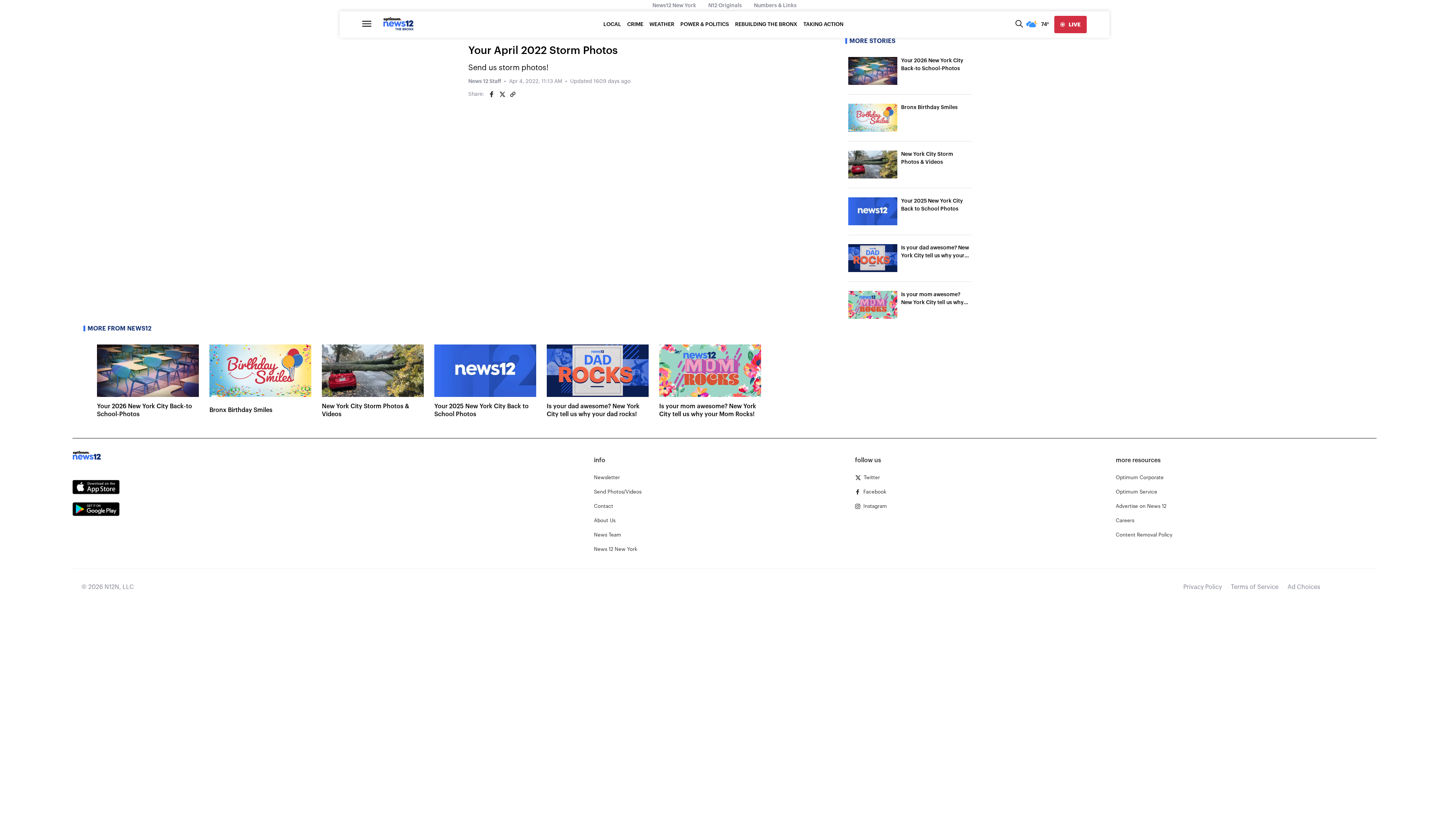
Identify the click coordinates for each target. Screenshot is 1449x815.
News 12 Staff (484, 81)
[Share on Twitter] (502, 94)
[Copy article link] (513, 94)
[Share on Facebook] (492, 94)
